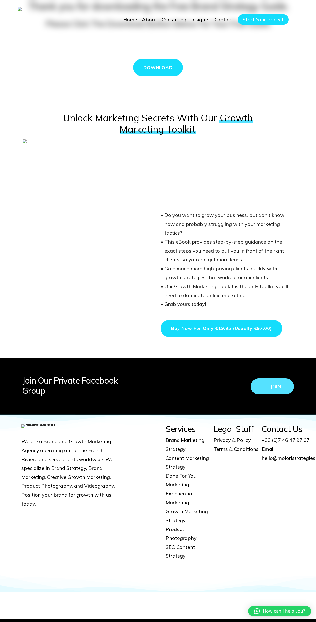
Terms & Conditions (236, 449)
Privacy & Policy (232, 440)
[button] (158, 67)
